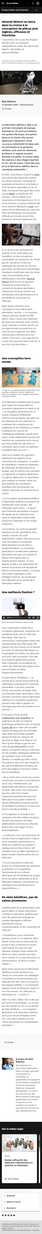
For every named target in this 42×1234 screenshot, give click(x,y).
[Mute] (29, 618)
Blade (12, 193)
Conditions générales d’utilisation (21, 1226)
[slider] (19, 618)
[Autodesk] (12, 3)
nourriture (7, 143)
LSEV (31, 206)
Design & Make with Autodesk (15, 10)
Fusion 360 (7, 727)
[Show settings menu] (33, 618)
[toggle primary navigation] (4, 3)
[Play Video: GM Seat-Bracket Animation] (21, 606)
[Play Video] (4, 618)
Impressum (35, 1230)
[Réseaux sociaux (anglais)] (8, 1215)
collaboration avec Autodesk (16, 717)
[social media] (8, 1215)
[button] (12, 1178)
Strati (36, 174)
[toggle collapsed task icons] (29, 3)
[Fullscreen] (38, 618)
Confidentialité (7, 1224)
